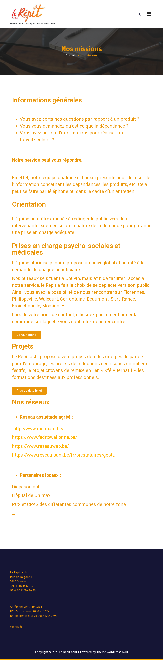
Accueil (71, 55)
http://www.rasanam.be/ (38, 428)
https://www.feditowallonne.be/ (44, 437)
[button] (26, 335)
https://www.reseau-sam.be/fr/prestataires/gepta (63, 455)
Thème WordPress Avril (112, 652)
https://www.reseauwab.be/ (40, 446)
